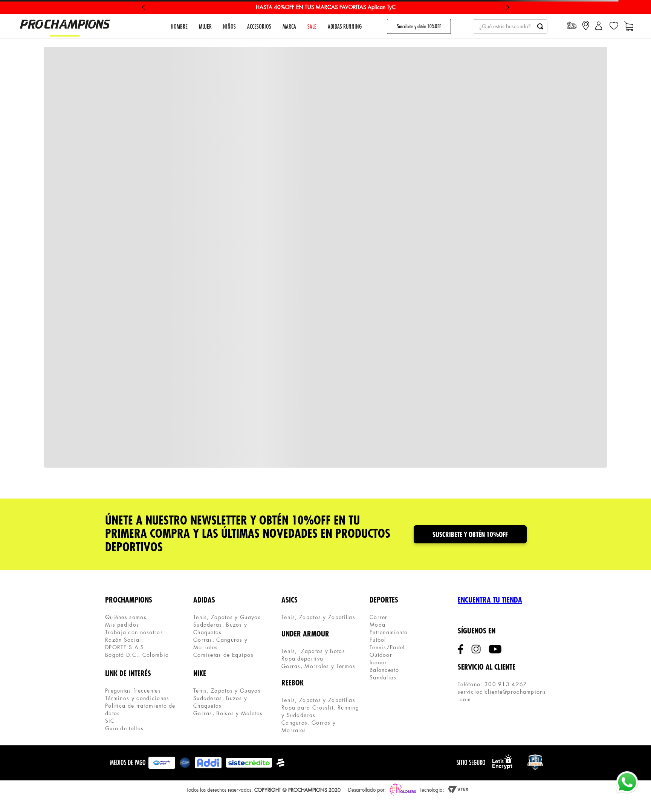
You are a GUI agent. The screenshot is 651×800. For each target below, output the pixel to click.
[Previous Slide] (143, 7)
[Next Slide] (507, 7)
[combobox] (510, 26)
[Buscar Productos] (540, 26)
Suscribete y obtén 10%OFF (419, 26)
